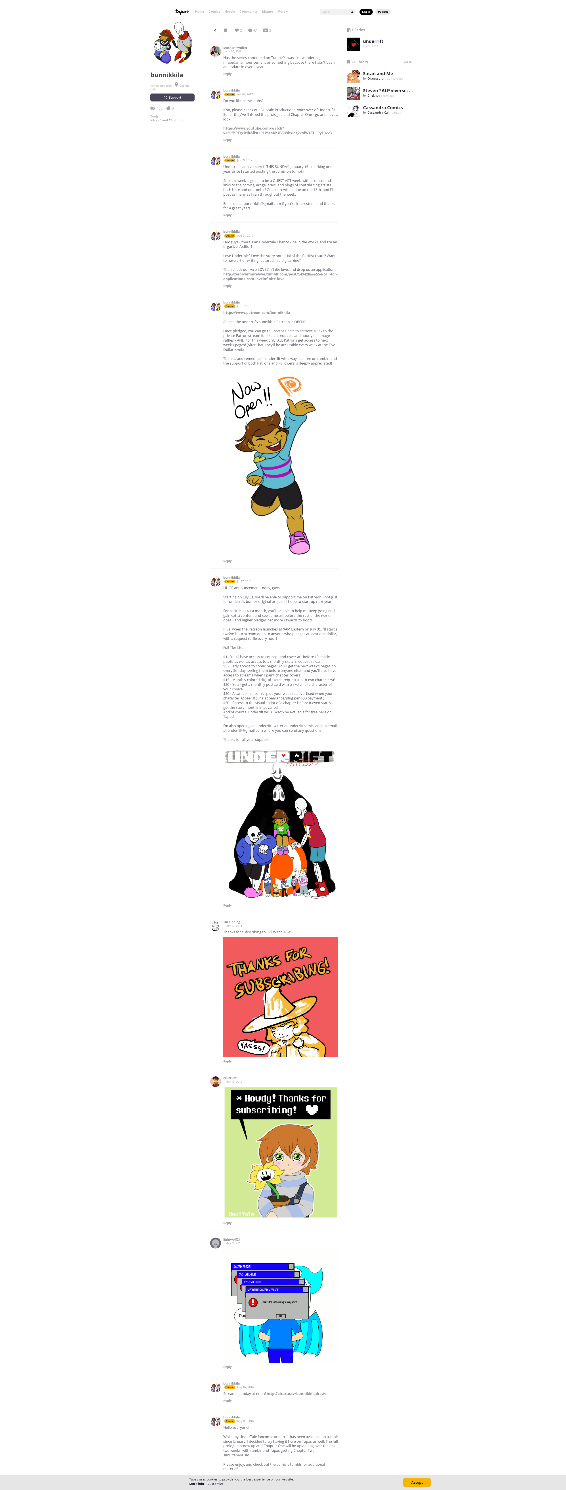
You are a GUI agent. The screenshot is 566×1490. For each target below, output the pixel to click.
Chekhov (373, 95)
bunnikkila (231, 90)
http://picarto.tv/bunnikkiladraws (297, 1393)
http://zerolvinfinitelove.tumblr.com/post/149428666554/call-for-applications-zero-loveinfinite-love (280, 276)
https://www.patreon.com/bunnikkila (256, 312)
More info (196, 1484)
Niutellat (230, 1078)
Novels (230, 11)
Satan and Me (378, 73)
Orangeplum (376, 78)
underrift (373, 41)
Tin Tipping (231, 922)
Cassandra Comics (383, 108)
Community (248, 11)
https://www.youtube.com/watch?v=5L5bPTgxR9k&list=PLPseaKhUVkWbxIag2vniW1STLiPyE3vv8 (277, 130)
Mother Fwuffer (235, 48)
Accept (417, 1482)
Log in (366, 11)
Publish (383, 11)
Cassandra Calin (379, 112)
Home (199, 11)
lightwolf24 (231, 1240)
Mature (267, 11)
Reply (227, 74)
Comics (214, 11)
